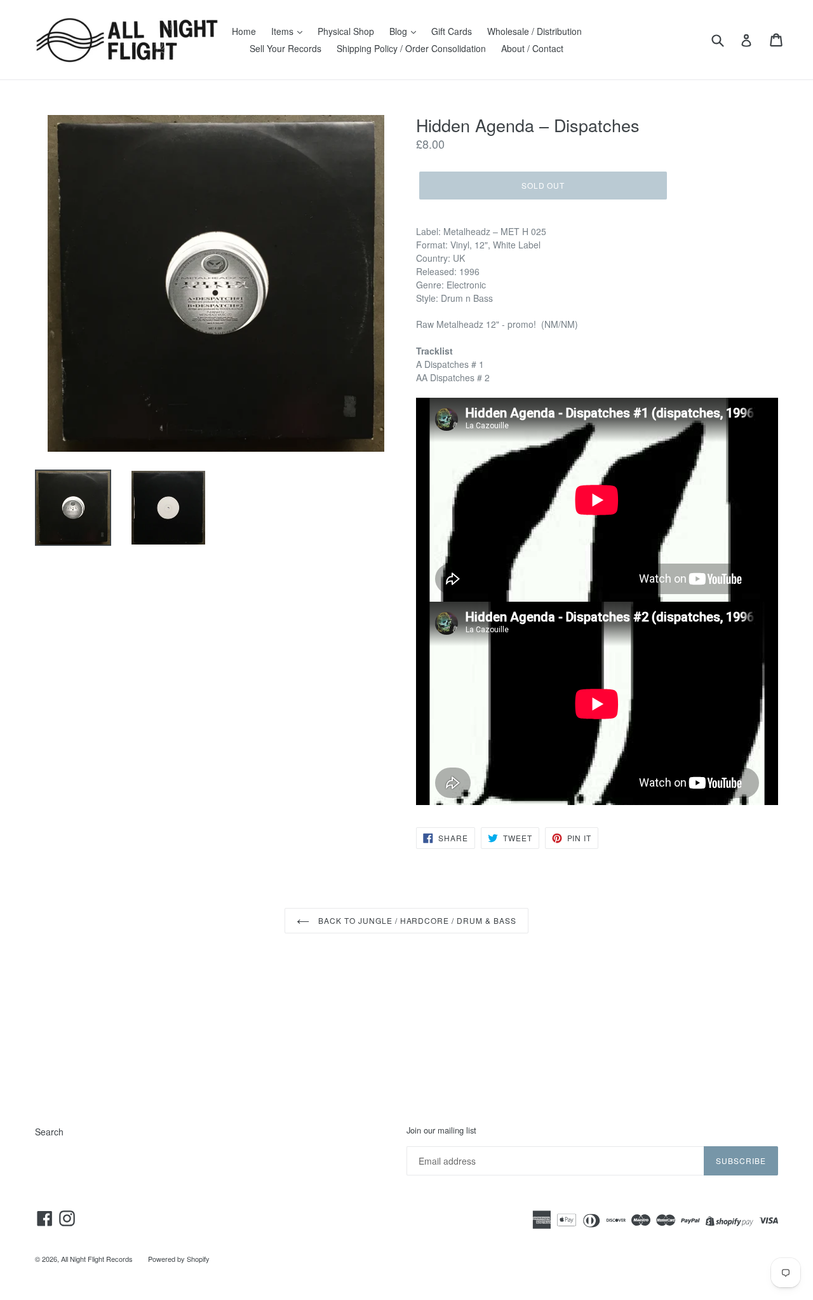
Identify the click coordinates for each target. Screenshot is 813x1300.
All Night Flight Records (97, 1259)
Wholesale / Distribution (534, 31)
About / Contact (532, 48)
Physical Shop (346, 31)
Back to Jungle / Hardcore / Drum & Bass (416, 920)
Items (283, 31)
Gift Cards (451, 31)
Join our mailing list (441, 1130)
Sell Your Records (285, 48)
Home (244, 31)
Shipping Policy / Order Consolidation (411, 48)
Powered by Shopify (179, 1259)
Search (49, 1131)
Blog (399, 31)
